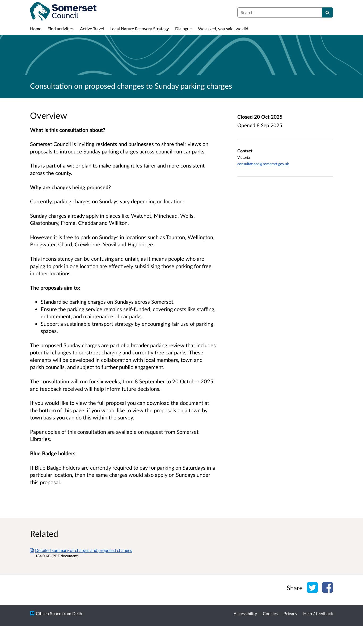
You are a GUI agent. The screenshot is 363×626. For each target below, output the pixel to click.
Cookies (270, 613)
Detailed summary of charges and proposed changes (83, 550)
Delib (77, 613)
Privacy (290, 613)
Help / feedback (318, 613)
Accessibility (245, 613)
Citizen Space (48, 613)
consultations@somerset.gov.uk (263, 163)
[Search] (327, 12)
